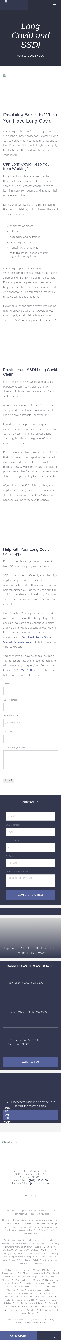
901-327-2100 (23, 670)
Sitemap (43, 1322)
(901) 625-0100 (38, 1180)
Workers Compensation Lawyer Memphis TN (25, 1270)
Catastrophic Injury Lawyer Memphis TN (23, 1293)
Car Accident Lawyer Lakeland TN (32, 1303)
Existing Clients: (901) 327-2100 (27, 1012)
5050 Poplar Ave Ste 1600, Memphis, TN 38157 (24, 1042)
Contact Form (18, 1335)
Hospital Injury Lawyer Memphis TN (40, 1283)
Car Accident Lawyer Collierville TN (40, 1297)
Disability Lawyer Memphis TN (36, 1273)
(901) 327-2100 (39, 1183)
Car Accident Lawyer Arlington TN (23, 1310)
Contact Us (30, 1062)
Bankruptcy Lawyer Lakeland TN (19, 1300)
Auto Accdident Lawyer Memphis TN (36, 1290)
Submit (8, 780)
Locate (43, 1335)
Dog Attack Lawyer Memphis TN (30, 1280)
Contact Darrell (30, 895)
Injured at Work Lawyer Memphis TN (20, 1287)
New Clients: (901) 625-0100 (25, 982)
